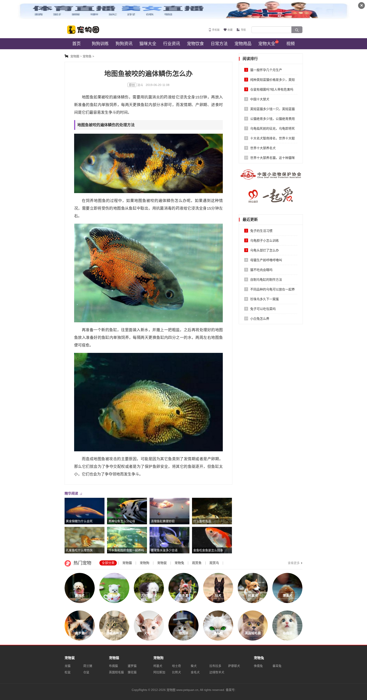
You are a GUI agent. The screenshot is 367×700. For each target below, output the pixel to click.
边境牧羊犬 (216, 672)
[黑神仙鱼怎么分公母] (127, 510)
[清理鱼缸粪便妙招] (169, 510)
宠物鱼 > (88, 56)
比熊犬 (176, 672)
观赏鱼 (197, 563)
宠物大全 (266, 43)
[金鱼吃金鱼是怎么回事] (212, 540)
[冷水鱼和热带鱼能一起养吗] (127, 540)
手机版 (216, 29)
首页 (76, 43)
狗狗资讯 (124, 43)
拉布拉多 (215, 666)
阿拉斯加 (159, 672)
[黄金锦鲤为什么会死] (84, 510)
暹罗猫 (132, 666)
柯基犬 (157, 666)
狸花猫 (132, 672)
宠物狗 (144, 563)
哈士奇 (176, 666)
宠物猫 (127, 563)
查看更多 (294, 563)
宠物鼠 (162, 563)
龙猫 (68, 666)
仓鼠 (86, 672)
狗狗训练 (100, 43)
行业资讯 (171, 43)
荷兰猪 (87, 666)
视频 (290, 43)
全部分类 (108, 563)
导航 (243, 29)
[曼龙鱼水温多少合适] (169, 540)
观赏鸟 (214, 563)
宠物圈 (86, 30)
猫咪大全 (147, 43)
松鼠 (68, 672)
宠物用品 (242, 43)
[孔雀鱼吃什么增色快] (84, 540)
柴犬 (194, 666)
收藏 (230, 29)
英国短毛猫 (116, 672)
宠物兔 (179, 563)
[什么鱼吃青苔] (212, 510)
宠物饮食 (195, 43)
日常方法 (219, 43)
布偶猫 (113, 666)
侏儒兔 (258, 666)
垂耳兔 (276, 666)
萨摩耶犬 (234, 666)
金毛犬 (195, 672)
